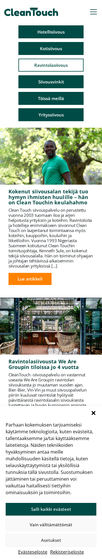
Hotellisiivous (51, 32)
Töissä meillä (51, 98)
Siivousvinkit (51, 82)
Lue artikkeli (30, 279)
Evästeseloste (32, 552)
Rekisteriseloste (67, 552)
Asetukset (51, 540)
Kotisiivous (51, 48)
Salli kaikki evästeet (51, 509)
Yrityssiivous (51, 115)
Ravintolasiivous (51, 65)
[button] (93, 413)
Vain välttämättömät (51, 524)
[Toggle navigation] (93, 11)
